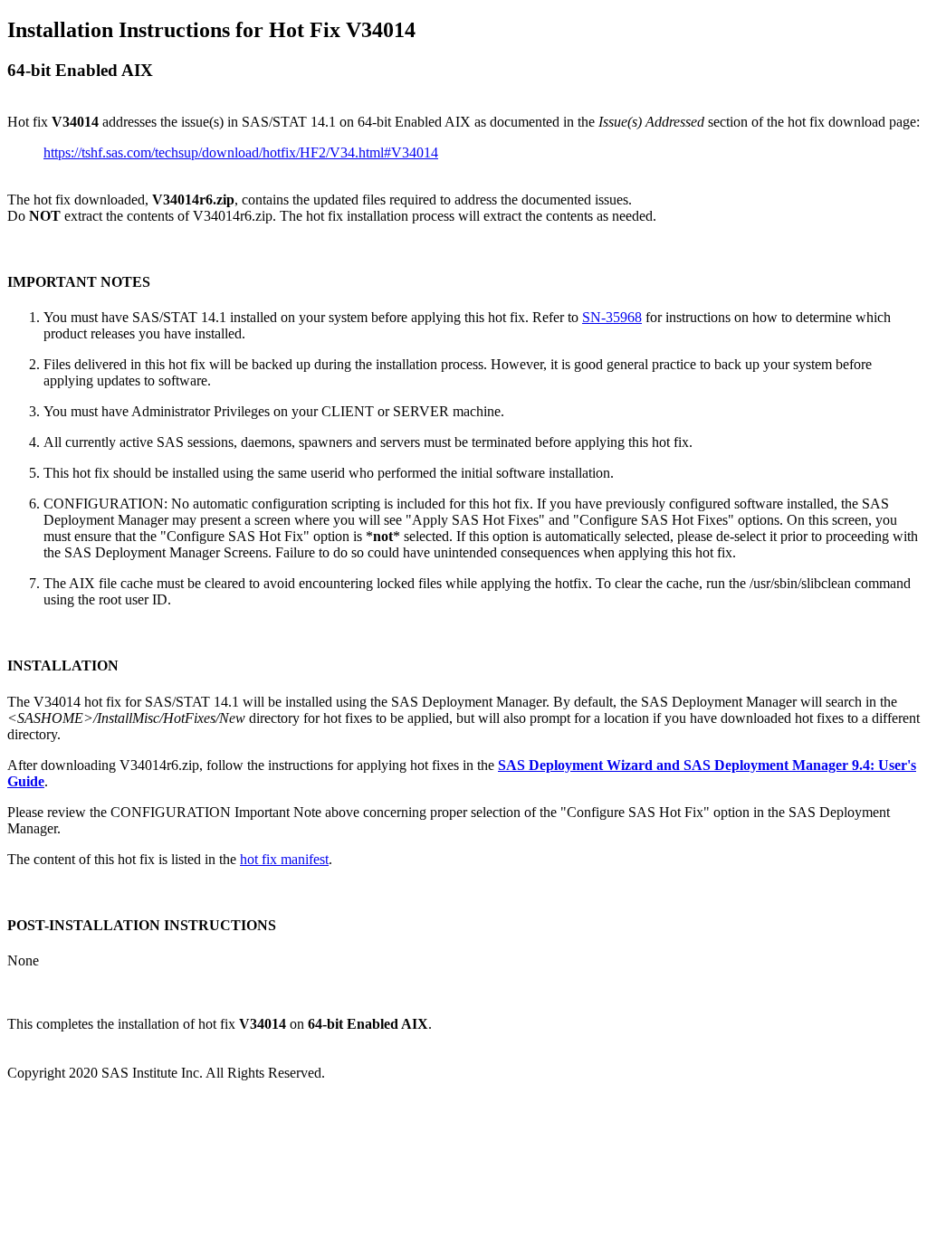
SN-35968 (612, 317)
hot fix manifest (284, 859)
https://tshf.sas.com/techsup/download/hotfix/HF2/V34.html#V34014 (240, 152)
